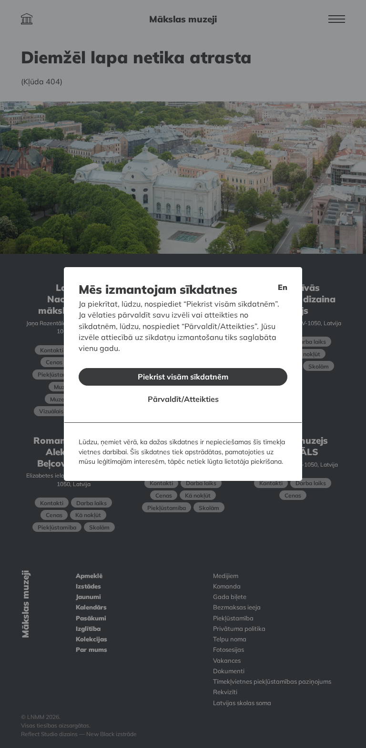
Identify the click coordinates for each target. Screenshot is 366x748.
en (282, 287)
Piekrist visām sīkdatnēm (183, 376)
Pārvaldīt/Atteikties (183, 399)
